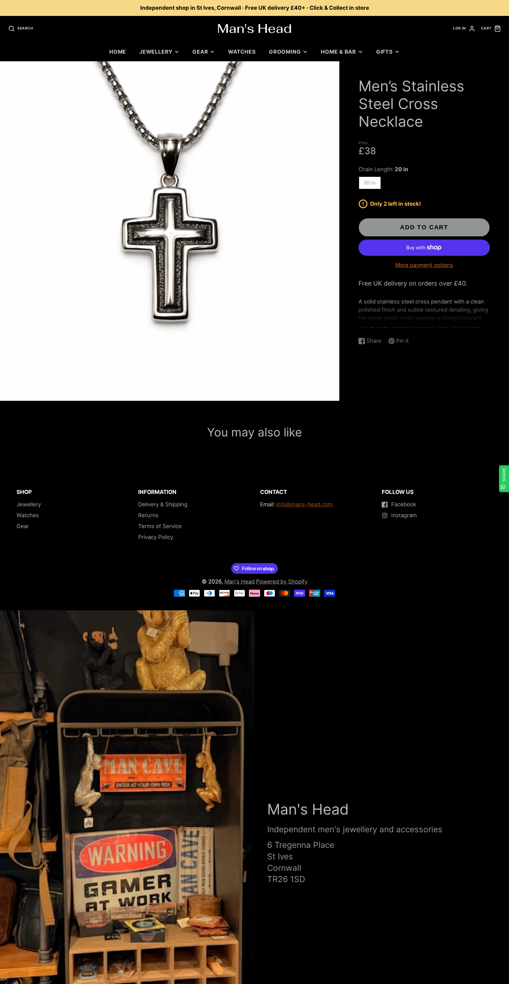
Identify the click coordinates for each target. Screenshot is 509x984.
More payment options (424, 265)
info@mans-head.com (304, 504)
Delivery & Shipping (162, 504)
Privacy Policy (155, 537)
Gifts (384, 52)
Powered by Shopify (282, 581)
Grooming (285, 52)
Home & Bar (338, 52)
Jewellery (156, 52)
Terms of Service (160, 526)
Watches (242, 52)
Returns (148, 515)
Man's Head (239, 581)
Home (117, 52)
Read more (370, 325)
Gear (200, 52)
